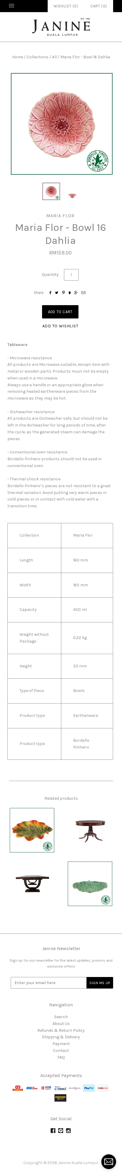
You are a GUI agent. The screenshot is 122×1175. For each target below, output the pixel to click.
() (98, 6)
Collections (38, 56)
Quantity (50, 274)
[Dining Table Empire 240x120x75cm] (32, 884)
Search (61, 1016)
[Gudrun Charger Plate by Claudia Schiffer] (32, 830)
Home (17, 56)
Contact (61, 1050)
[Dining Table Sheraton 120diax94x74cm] (90, 830)
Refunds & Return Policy (61, 1030)
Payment (61, 1043)
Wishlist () (66, 6)
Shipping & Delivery (61, 1036)
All (54, 56)
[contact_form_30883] (108, 1161)
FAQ (61, 1057)
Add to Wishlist (60, 326)
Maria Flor (60, 215)
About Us (61, 1023)
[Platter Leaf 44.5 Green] (90, 884)
